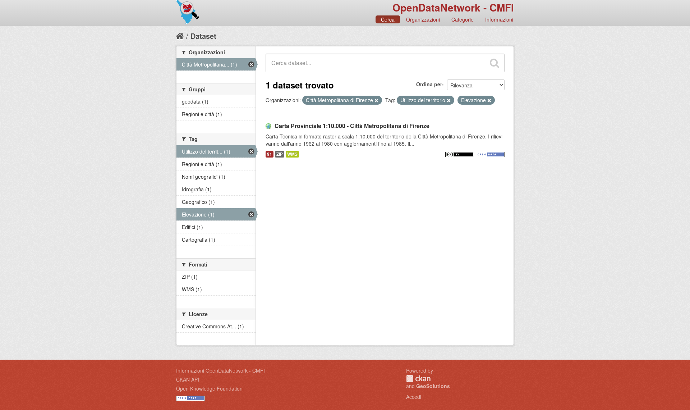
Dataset (203, 36)
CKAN (418, 378)
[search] (494, 63)
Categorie (462, 19)
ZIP (279, 154)
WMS (292, 154)
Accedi (413, 396)
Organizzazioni (423, 19)
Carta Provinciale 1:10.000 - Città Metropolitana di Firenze (352, 126)
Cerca (388, 19)
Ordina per (429, 84)
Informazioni (499, 19)
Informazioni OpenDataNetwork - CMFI (220, 370)
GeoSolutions (433, 386)
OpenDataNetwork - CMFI (453, 7)
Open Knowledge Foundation (209, 388)
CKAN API (187, 379)
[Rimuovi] (376, 100)
